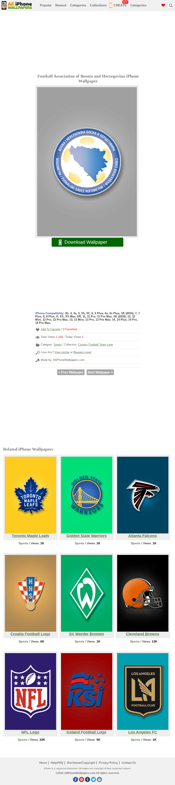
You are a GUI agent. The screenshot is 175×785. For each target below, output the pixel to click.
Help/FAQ (57, 762)
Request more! (82, 352)
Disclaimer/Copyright (81, 762)
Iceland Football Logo (86, 732)
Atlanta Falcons (142, 536)
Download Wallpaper (85, 242)
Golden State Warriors (86, 536)
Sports (58, 344)
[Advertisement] (88, 43)
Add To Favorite (50, 329)
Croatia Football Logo (30, 634)
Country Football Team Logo (95, 344)
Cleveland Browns (142, 634)
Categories (78, 5)
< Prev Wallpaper (70, 372)
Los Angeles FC (142, 732)
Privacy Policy (108, 762)
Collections (98, 5)
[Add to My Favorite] (37, 330)
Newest (60, 5)
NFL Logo (30, 732)
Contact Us (129, 762)
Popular (46, 5)
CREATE (121, 4)
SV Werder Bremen (86, 634)
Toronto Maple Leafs (30, 536)
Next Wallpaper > (100, 372)
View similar (61, 352)
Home (43, 762)
